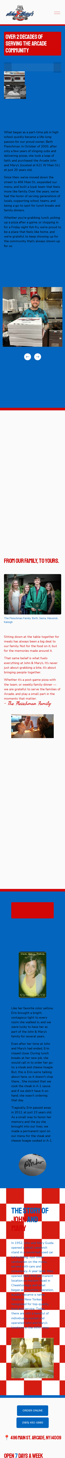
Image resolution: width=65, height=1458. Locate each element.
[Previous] (27, 357)
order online (33, 1410)
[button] (8, 67)
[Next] (37, 357)
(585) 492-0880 (32, 1423)
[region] (32, 324)
